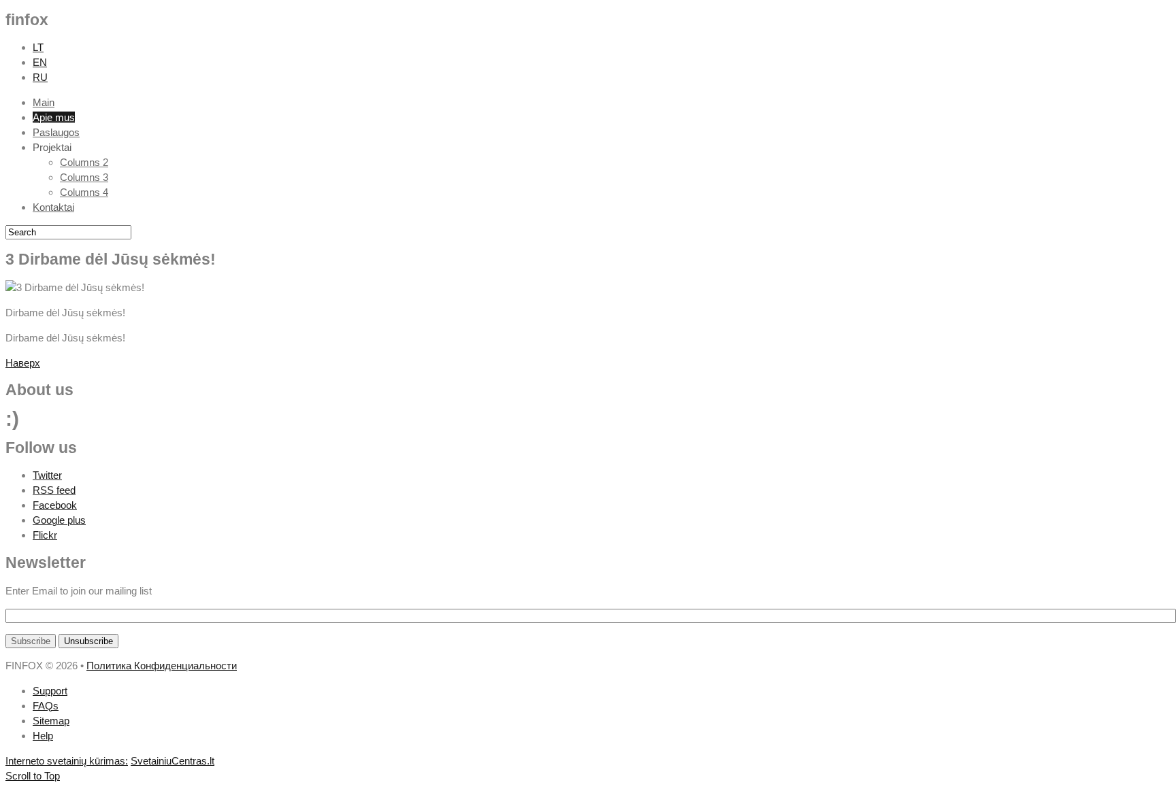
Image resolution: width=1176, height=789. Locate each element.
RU (40, 77)
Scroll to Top (32, 776)
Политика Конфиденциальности (161, 665)
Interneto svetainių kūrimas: (66, 761)
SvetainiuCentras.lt (172, 761)
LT (38, 47)
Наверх (22, 363)
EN (40, 62)
